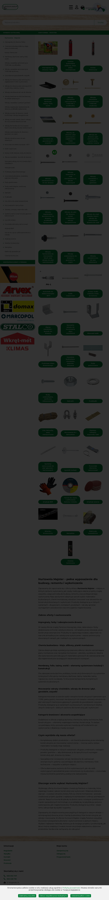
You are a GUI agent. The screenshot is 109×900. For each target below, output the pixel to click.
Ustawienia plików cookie (80, 896)
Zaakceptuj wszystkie (27, 896)
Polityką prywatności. (71, 888)
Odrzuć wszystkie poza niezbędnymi (53, 896)
